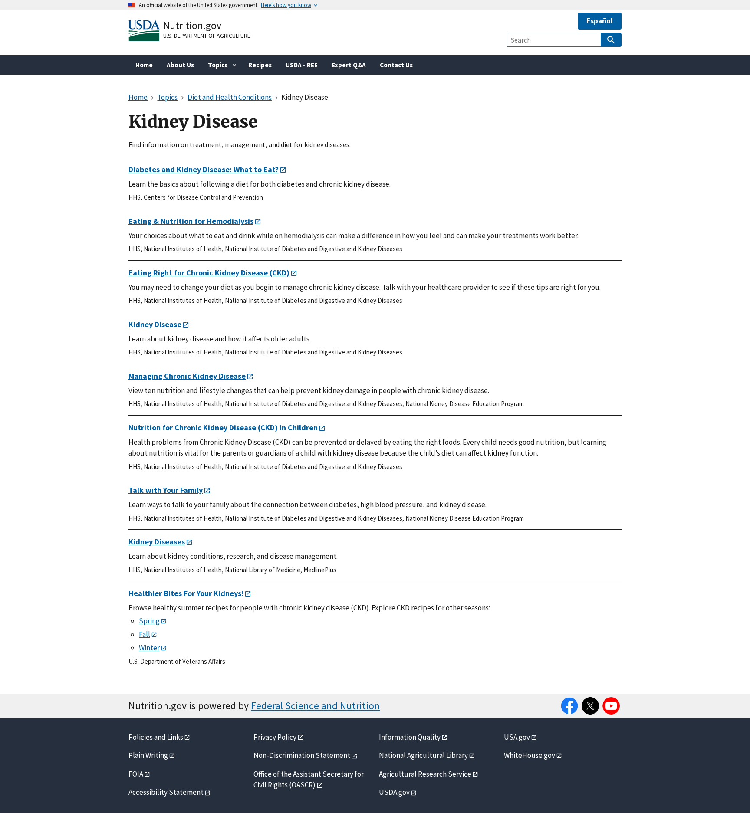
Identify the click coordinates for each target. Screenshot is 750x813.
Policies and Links (155, 737)
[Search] (611, 40)
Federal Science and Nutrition (315, 705)
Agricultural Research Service (425, 774)
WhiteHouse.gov (529, 755)
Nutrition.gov (192, 25)
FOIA (135, 774)
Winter (149, 647)
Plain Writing (148, 755)
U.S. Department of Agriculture (206, 35)
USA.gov (517, 737)
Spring (149, 621)
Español (599, 21)
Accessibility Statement (166, 792)
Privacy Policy (274, 737)
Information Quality (410, 737)
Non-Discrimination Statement (301, 755)
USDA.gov (394, 792)
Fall (144, 634)
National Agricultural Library (423, 755)
